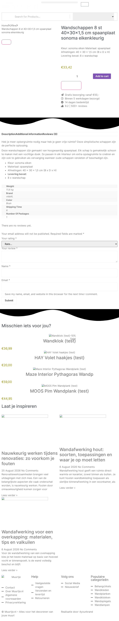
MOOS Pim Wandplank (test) (59, 391)
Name (6, 266)
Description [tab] (9, 134)
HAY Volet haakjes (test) (60, 357)
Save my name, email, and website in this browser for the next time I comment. (51, 294)
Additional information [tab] (29, 134)
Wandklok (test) (59, 341)
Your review (10, 248)
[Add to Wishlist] (87, 85)
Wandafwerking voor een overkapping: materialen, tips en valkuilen (27, 537)
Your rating (9, 238)
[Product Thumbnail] (6, 42)
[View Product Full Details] (59, 335)
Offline (12, 25)
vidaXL (9, 196)
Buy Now (71, 85)
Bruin (8, 203)
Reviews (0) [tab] (50, 134)
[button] (59, 2)
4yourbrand (86, 611)
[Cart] (85, 4)
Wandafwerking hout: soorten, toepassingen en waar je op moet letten (86, 454)
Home (5, 25)
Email (6, 280)
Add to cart (101, 76)
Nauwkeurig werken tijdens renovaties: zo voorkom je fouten (30, 458)
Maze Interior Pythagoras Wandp (59, 374)
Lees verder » (10, 495)
